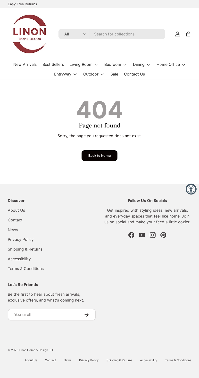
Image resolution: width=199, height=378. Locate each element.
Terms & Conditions (26, 268)
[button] (188, 34)
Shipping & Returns (25, 249)
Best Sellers (53, 64)
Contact (15, 220)
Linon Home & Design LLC (36, 350)
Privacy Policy (21, 239)
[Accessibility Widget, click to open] (191, 189)
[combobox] (112, 34)
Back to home (99, 155)
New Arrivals (25, 64)
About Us (16, 210)
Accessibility (19, 258)
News (13, 229)
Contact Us (134, 74)
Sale (114, 74)
